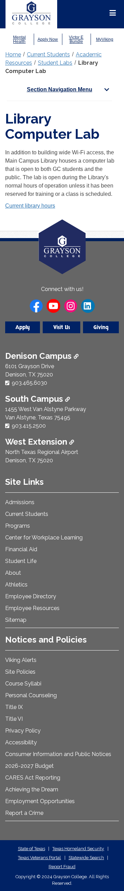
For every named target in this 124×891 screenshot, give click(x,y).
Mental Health (19, 39)
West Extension (37, 442)
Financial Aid (21, 549)
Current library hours (30, 206)
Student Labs (55, 63)
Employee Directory (30, 596)
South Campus (35, 399)
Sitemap (16, 620)
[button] (107, 856)
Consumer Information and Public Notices (58, 754)
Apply (23, 327)
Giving (100, 327)
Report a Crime (24, 813)
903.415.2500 (29, 425)
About (13, 573)
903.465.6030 (29, 383)
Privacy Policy (23, 730)
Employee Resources (32, 608)
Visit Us (61, 327)
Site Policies (20, 672)
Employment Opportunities (40, 801)
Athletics (16, 584)
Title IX (14, 707)
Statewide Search (86, 857)
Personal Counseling (31, 695)
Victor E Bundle (76, 39)
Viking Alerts (21, 660)
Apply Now (48, 39)
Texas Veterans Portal (39, 857)
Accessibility (21, 742)
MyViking (104, 39)
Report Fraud (62, 866)
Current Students (48, 54)
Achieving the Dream (31, 789)
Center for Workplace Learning (44, 537)
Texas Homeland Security (78, 848)
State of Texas (31, 848)
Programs (17, 525)
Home (13, 54)
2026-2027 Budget (29, 766)
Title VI (14, 719)
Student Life (21, 561)
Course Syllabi (23, 683)
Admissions (19, 502)
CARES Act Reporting (32, 777)
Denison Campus (39, 356)
